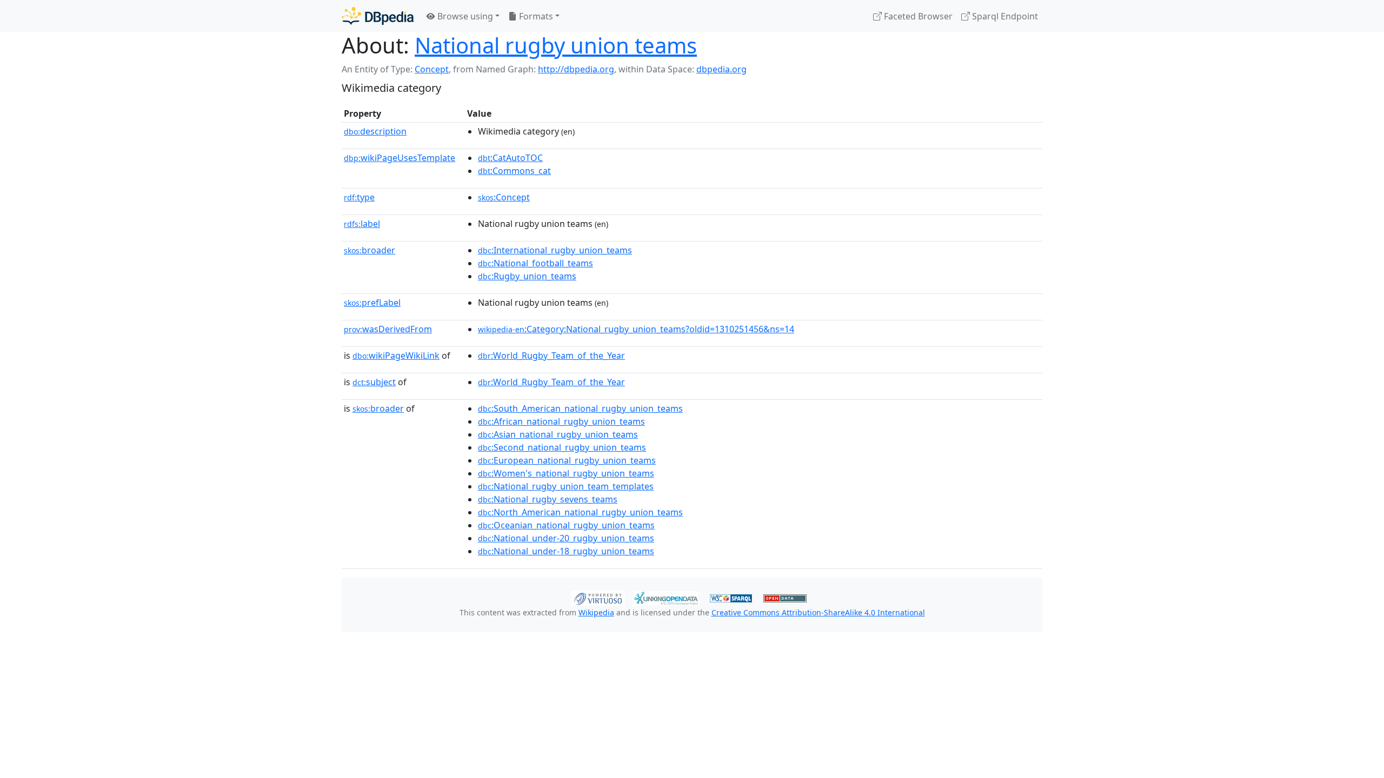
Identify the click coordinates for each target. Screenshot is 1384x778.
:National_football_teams (535, 263)
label (362, 224)
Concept (432, 69)
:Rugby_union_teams (527, 276)
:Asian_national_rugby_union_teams (558, 434)
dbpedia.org (721, 69)
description (375, 131)
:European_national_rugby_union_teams (567, 460)
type (359, 197)
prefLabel (372, 302)
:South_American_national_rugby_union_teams (580, 408)
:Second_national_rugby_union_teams (562, 447)
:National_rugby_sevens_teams (547, 499)
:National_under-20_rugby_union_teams (566, 538)
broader (369, 250)
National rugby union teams (556, 45)
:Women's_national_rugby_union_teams (566, 473)
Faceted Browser (917, 16)
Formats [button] (535, 16)
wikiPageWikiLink (396, 355)
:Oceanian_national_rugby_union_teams (566, 525)
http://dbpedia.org (576, 69)
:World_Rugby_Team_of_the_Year (551, 355)
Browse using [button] (464, 16)
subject (374, 382)
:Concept (504, 197)
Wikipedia (596, 612)
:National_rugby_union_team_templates (566, 486)
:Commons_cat (514, 171)
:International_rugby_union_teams (555, 250)
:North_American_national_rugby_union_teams (580, 512)
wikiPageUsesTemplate (399, 158)
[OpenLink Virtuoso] (598, 597)
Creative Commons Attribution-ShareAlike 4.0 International (818, 612)
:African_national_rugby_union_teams (561, 421)
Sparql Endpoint (1004, 16)
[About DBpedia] (378, 16)
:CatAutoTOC (510, 158)
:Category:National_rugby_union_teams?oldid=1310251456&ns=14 (636, 329)
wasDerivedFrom (388, 329)
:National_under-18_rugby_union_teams (566, 551)
